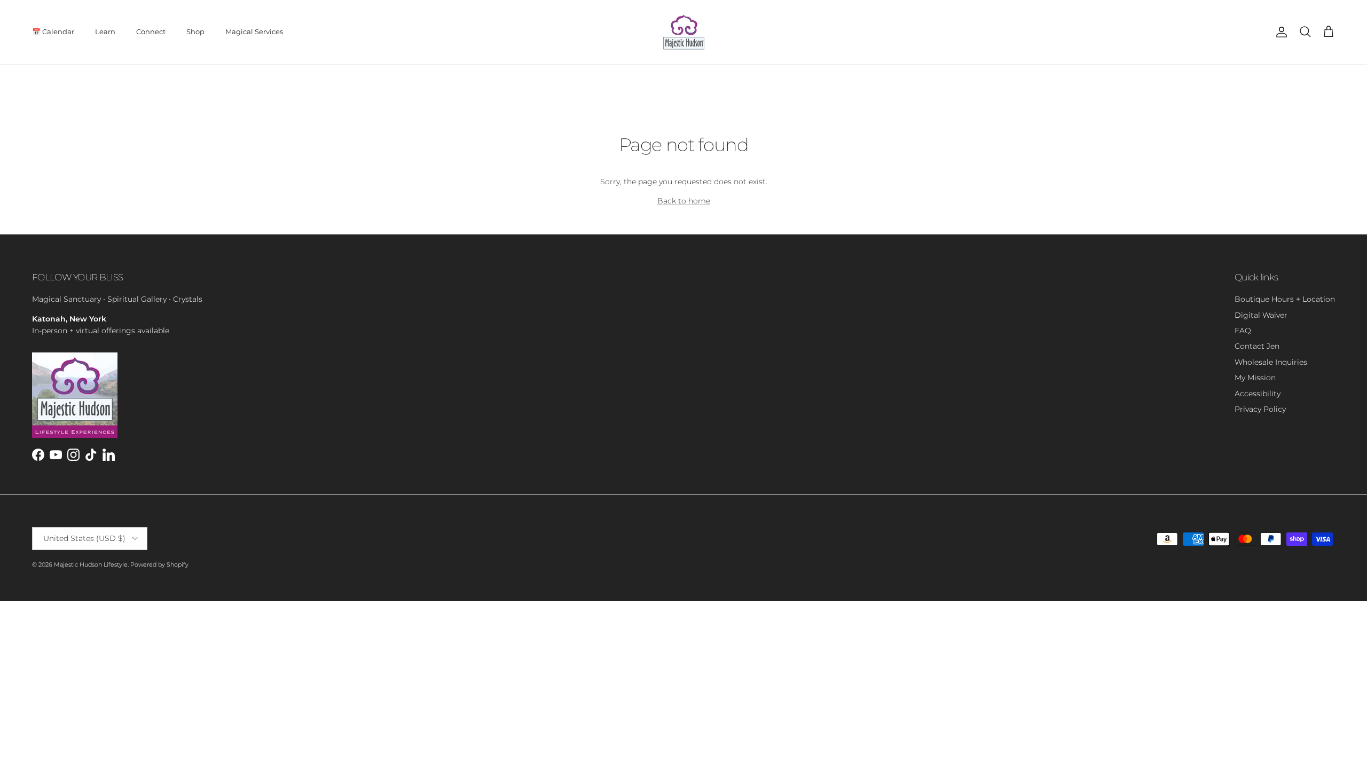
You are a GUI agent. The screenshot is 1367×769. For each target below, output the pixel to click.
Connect (151, 31)
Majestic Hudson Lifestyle (91, 564)
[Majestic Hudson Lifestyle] (683, 32)
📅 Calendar (53, 31)
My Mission (1255, 377)
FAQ (1243, 330)
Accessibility (1257, 393)
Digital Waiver (1261, 315)
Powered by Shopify (159, 564)
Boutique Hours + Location (1285, 299)
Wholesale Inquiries (1271, 362)
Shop (195, 31)
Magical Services (254, 31)
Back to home (683, 201)
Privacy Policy (1260, 409)
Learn (105, 31)
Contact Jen (1257, 346)
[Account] (1279, 32)
